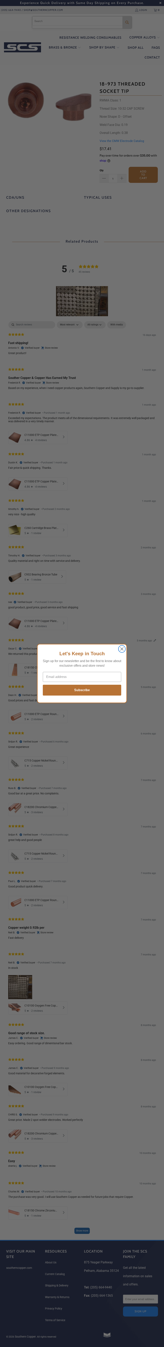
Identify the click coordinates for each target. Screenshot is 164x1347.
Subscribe (82, 690)
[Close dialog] (121, 648)
